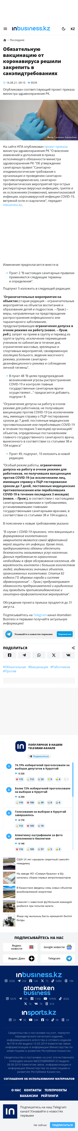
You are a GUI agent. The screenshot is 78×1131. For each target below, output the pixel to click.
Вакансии (29, 1096)
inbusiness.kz (12, 205)
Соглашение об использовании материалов (39, 1078)
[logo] (34, 28)
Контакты (32, 1090)
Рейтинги (49, 1096)
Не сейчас (40, 1125)
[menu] (5, 28)
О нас (16, 1090)
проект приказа (56, 147)
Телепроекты (55, 1090)
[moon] (63, 28)
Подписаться (62, 1125)
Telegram (40, 615)
